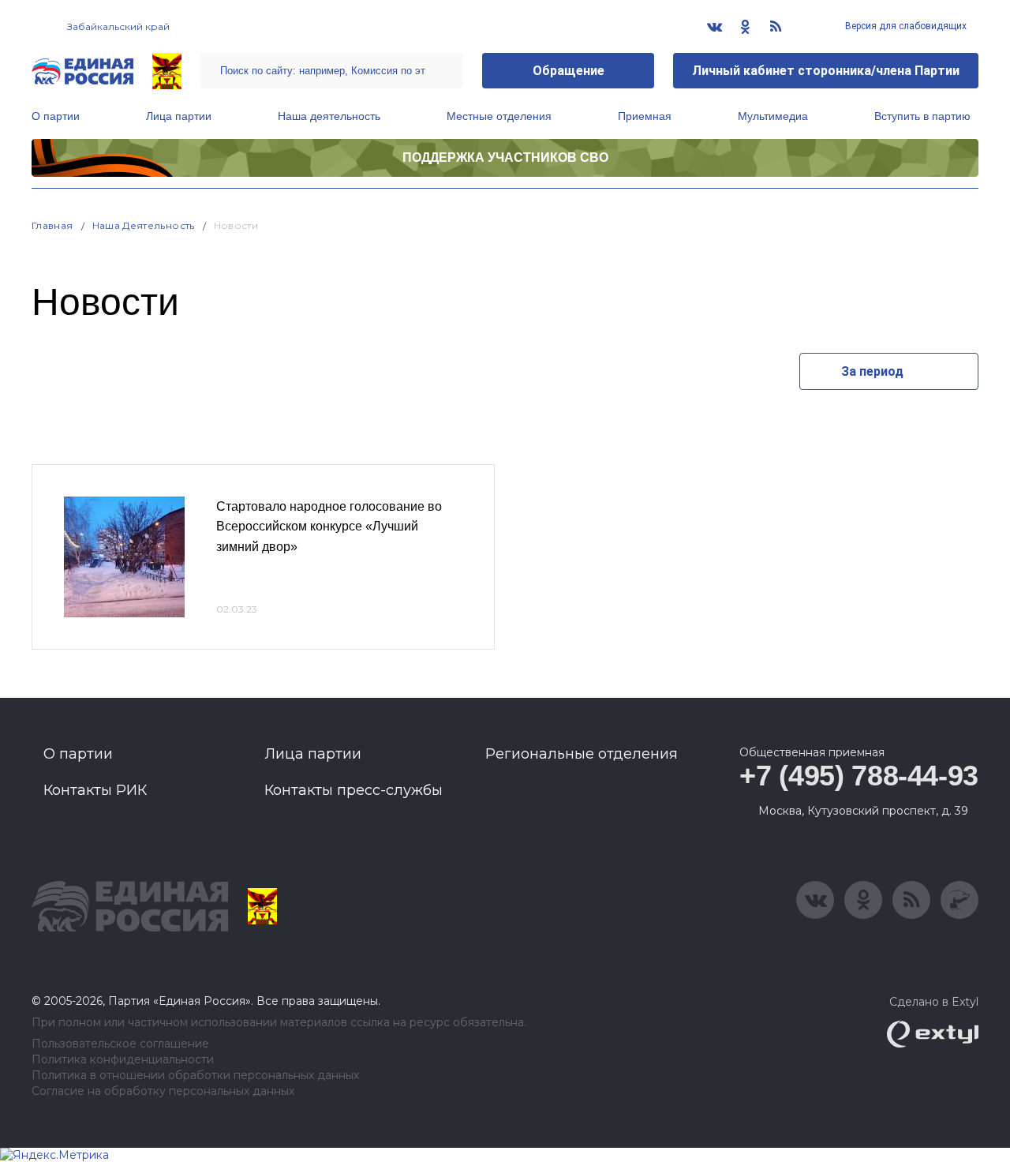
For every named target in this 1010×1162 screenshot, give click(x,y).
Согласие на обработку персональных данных (163, 1091)
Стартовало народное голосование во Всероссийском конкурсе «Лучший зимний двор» (329, 526)
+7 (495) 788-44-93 (858, 775)
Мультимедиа (773, 116)
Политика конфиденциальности (123, 1059)
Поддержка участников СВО (505, 157)
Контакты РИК (95, 790)
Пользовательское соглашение (120, 1044)
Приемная (644, 116)
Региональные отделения (581, 754)
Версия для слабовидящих (905, 26)
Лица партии (178, 116)
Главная (52, 225)
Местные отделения (499, 116)
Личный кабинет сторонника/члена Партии (826, 70)
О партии (56, 116)
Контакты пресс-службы (353, 790)
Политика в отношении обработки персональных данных (195, 1075)
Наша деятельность (329, 116)
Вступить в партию (922, 116)
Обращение (568, 70)
